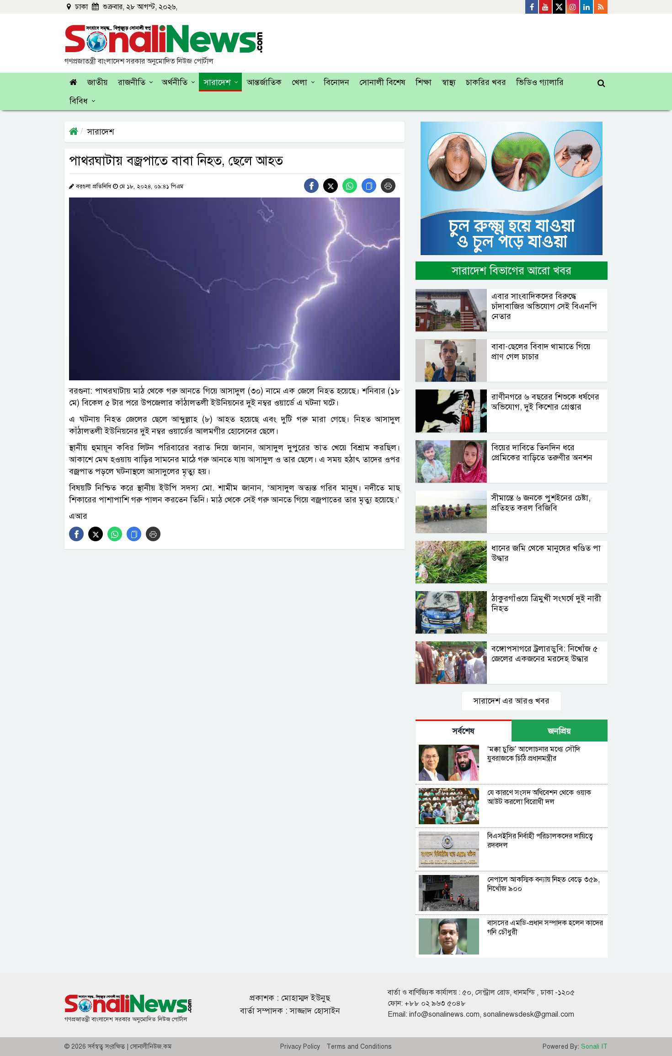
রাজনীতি (131, 82)
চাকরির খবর (486, 82)
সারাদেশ (217, 82)
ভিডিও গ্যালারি (540, 82)
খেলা (299, 82)
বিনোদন (336, 82)
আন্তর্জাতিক (264, 82)
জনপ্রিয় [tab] (559, 731)
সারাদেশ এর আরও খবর (511, 701)
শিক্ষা (424, 82)
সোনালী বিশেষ (382, 82)
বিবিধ (78, 101)
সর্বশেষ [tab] (464, 731)
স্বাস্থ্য (449, 82)
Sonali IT (594, 1047)
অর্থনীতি (174, 82)
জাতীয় (97, 82)
